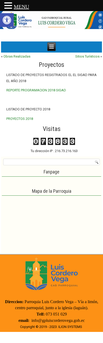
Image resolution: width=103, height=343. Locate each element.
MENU (21, 7)
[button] (7, 20)
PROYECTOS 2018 (19, 119)
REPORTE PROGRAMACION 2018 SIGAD (36, 90)
